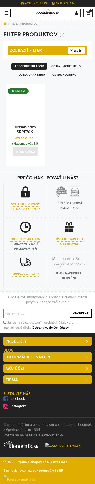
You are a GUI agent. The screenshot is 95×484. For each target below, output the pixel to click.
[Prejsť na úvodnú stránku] (47, 12)
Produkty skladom (25, 239)
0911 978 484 (65, 3)
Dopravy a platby (25, 274)
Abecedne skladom (29, 66)
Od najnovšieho (64, 74)
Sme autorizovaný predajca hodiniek (25, 206)
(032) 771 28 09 (36, 3)
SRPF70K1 (25, 130)
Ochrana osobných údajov (50, 327)
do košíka (27, 151)
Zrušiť (77, 51)
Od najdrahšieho (32, 74)
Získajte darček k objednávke (69, 241)
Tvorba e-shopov (29, 462)
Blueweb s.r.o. (57, 462)
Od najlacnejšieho (66, 66)
